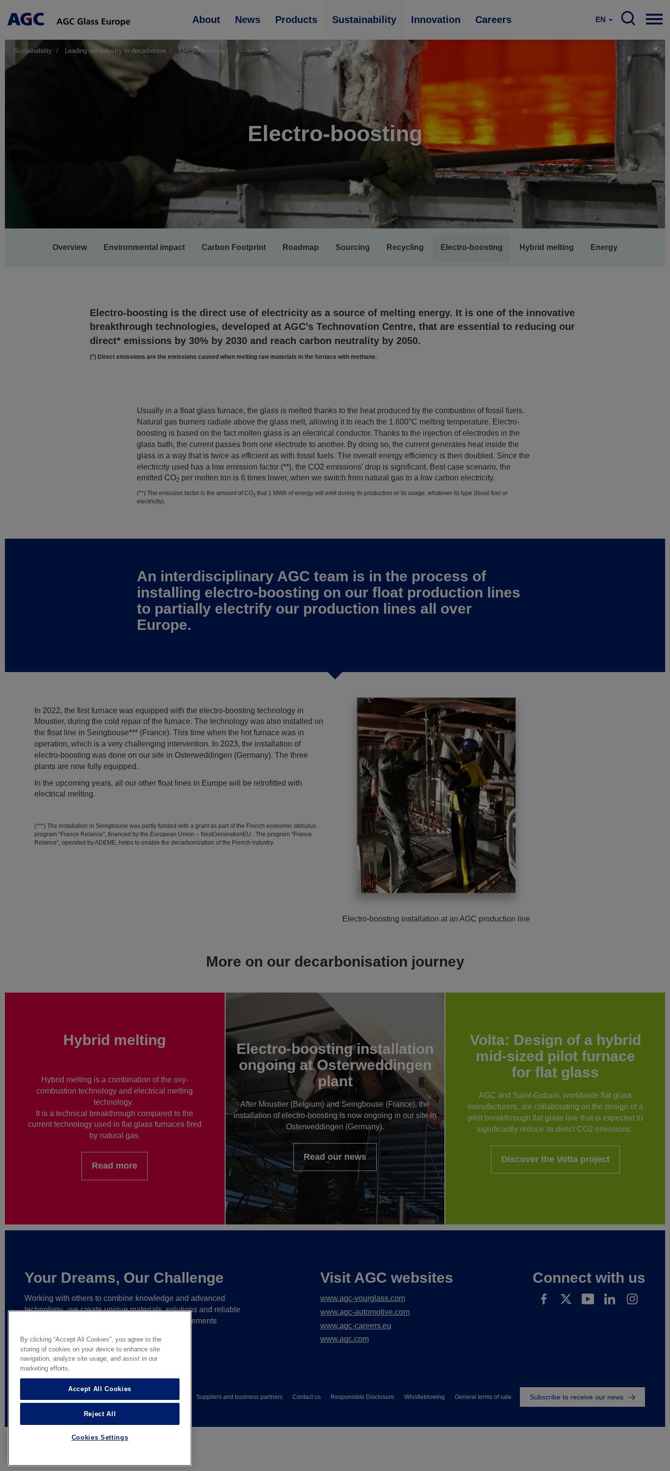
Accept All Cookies (99, 1389)
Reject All (100, 1413)
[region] (100, 1388)
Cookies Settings (100, 1438)
